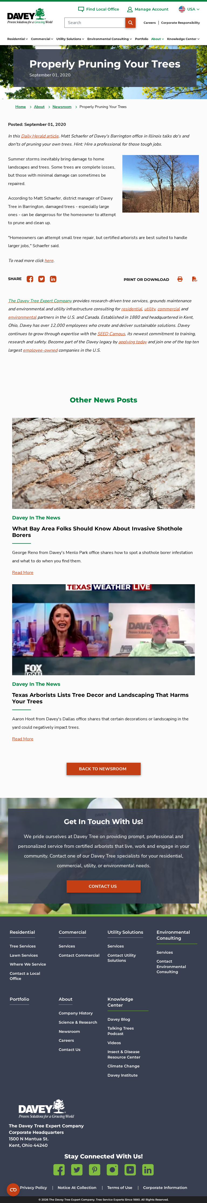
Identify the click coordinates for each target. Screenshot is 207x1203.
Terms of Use (119, 1187)
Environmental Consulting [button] (108, 39)
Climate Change (124, 1066)
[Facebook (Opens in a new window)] (59, 1171)
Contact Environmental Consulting (171, 966)
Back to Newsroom (102, 769)
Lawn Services (24, 955)
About (39, 106)
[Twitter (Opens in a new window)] (76, 1171)
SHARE (15, 278)
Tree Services (23, 946)
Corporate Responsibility (180, 23)
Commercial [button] (41, 39)
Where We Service (28, 964)
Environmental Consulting (173, 935)
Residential (22, 932)
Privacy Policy (33, 1187)
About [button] (156, 39)
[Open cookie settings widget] (13, 1189)
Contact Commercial (79, 955)
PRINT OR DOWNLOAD (146, 279)
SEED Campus (111, 334)
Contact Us (103, 886)
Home (20, 106)
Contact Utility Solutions (122, 958)
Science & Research (78, 1022)
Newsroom (62, 106)
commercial (168, 309)
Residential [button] (16, 39)
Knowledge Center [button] (182, 39)
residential (131, 309)
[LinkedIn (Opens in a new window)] (148, 1171)
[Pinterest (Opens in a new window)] (94, 1171)
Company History (76, 1013)
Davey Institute (123, 1075)
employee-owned (40, 350)
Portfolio (141, 39)
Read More (22, 573)
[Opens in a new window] (28, 278)
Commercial (72, 932)
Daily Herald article (39, 136)
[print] (177, 279)
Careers (150, 23)
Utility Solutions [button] (69, 39)
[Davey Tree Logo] (46, 1109)
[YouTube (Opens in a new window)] (130, 1171)
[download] (192, 279)
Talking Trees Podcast (121, 1031)
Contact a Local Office (25, 976)
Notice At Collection (77, 1187)
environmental (22, 317)
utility (149, 309)
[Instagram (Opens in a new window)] (112, 1171)
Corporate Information (165, 1187)
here (48, 261)
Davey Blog (119, 1019)
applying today (132, 342)
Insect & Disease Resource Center (124, 1054)
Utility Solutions (125, 932)
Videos (114, 1042)
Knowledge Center (120, 1002)
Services (67, 946)
